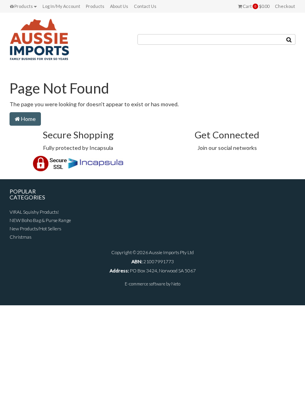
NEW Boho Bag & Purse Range (40, 220)
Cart (255, 6)
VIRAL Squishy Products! (34, 212)
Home (28, 118)
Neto (175, 283)
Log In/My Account (61, 6)
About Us (119, 6)
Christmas (20, 237)
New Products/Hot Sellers (35, 229)
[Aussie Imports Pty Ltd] (39, 39)
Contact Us (145, 6)
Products (23, 6)
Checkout (285, 6)
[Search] (289, 39)
